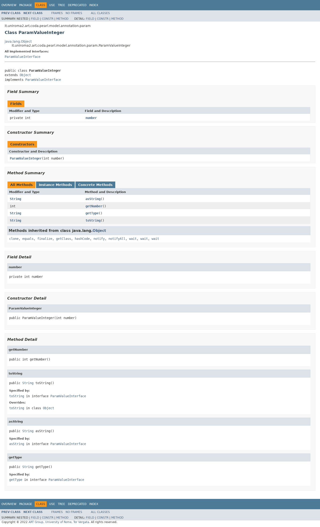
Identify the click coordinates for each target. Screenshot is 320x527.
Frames (57, 13)
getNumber (94, 206)
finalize (44, 239)
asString (93, 199)
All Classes (100, 13)
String (15, 199)
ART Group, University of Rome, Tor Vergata (59, 522)
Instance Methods (55, 185)
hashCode (82, 239)
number (91, 118)
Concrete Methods (95, 185)
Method (62, 18)
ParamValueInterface (22, 57)
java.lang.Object (18, 41)
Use (52, 5)
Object (25, 75)
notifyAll (116, 239)
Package (25, 5)
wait (133, 239)
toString (93, 220)
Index (93, 5)
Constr (47, 18)
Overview (8, 5)
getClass (63, 239)
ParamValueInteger (26, 158)
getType (92, 213)
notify (99, 239)
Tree (61, 5)
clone (14, 239)
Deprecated (77, 5)
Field (35, 18)
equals (27, 239)
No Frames (74, 13)
